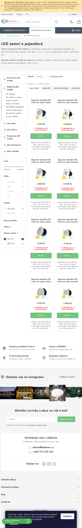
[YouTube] (54, 464)
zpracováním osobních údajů (37, 425)
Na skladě (15, 182)
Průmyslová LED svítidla (13, 137)
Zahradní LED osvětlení (13, 113)
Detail (41, 136)
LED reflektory (10, 94)
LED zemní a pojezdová (15, 107)
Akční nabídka (13, 151)
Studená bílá (45, 118)
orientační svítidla (42, 52)
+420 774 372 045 (72, 22)
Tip (15, 195)
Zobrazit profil (67, 377)
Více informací (36, 519)
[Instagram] (49, 464)
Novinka (15, 191)
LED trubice (12, 129)
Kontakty (19, 14)
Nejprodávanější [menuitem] (61, 88)
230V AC (15, 243)
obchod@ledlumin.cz (43, 447)
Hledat (56, 22)
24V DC (15, 239)
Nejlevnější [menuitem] (34, 88)
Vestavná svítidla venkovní (14, 110)
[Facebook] (44, 464)
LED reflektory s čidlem (13, 97)
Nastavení (14, 524)
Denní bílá (41, 118)
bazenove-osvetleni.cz (41, 510)
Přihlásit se (66, 419)
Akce (15, 186)
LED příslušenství (14, 145)
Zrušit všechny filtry (56, 76)
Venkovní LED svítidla (13, 88)
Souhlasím (67, 516)
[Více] (76, 30)
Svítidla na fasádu (12, 100)
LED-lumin (15, 209)
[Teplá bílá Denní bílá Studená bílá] (41, 113)
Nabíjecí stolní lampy (13, 104)
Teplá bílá (37, 118)
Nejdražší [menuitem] (46, 88)
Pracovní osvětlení (12, 116)
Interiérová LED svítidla (13, 79)
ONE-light (15, 213)
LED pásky (11, 123)
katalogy (35, 63)
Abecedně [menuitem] (76, 88)
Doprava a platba (7, 14)
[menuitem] (15, 30)
